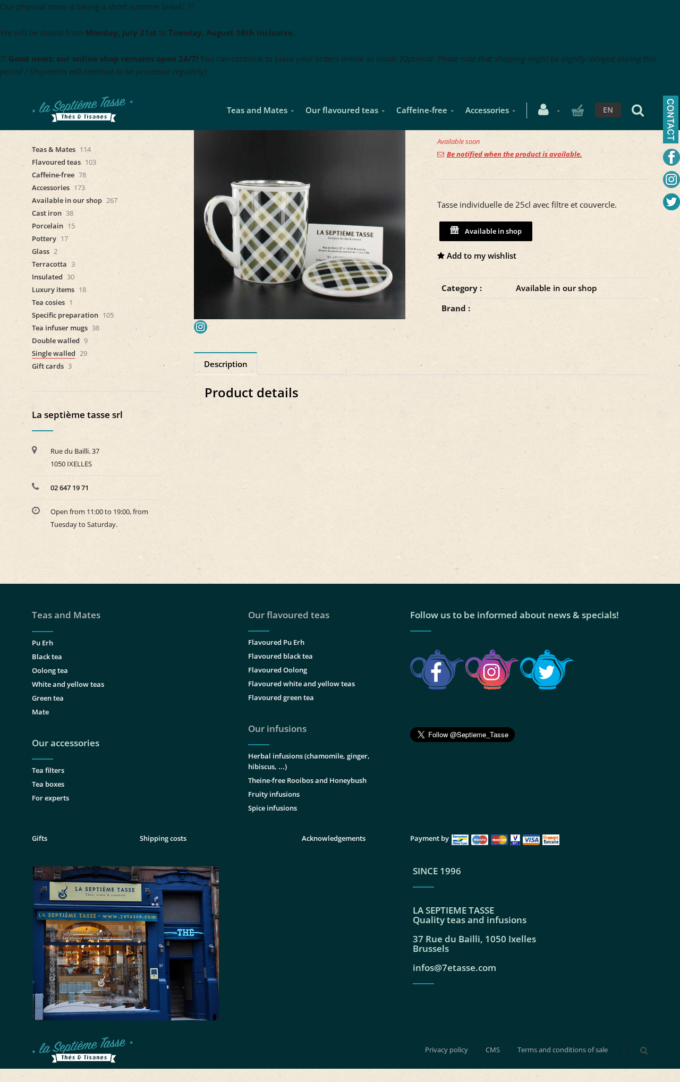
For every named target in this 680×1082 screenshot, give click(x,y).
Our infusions (277, 728)
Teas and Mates (257, 110)
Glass (40, 251)
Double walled (56, 340)
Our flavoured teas (341, 110)
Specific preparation (65, 315)
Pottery (44, 238)
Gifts (39, 838)
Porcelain (47, 226)
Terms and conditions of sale (562, 1049)
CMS (493, 1049)
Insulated (47, 277)
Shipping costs (163, 838)
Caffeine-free (421, 110)
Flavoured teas (56, 162)
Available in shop (492, 231)
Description (226, 364)
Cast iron (47, 213)
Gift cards (48, 366)
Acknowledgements (334, 838)
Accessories (487, 110)
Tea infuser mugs (60, 328)
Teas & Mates (53, 149)
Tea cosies (48, 302)
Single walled (53, 353)
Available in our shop (556, 288)
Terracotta (49, 264)
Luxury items (53, 289)
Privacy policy (446, 1049)
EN (608, 110)
